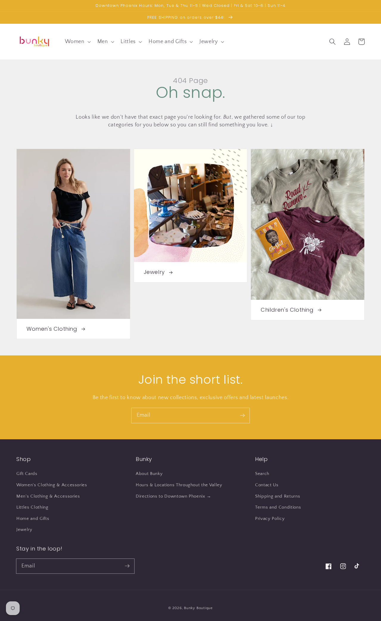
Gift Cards (27, 473)
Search (262, 473)
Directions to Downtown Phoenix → (173, 496)
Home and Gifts (32, 518)
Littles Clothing (32, 507)
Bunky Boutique (198, 608)
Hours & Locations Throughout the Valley (179, 484)
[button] (77, 41)
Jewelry (24, 529)
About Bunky (149, 473)
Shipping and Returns (277, 496)
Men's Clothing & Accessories (48, 496)
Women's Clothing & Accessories (51, 484)
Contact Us (267, 484)
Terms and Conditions (278, 507)
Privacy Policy (270, 518)
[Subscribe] (242, 415)
